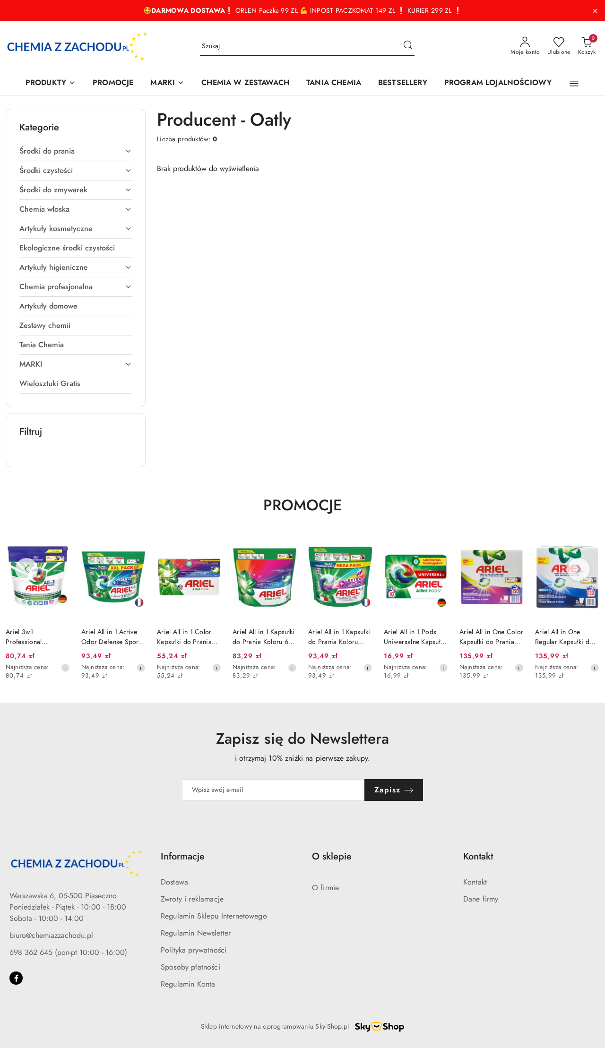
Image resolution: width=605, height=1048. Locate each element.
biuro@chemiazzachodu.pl (51, 935)
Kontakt (475, 881)
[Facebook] (16, 978)
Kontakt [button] (478, 856)
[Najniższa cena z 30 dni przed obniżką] (65, 667)
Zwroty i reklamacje (192, 898)
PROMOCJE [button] (302, 505)
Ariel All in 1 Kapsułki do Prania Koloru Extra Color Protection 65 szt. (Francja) (339, 636)
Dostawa (174, 881)
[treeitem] (75, 151)
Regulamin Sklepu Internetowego (214, 916)
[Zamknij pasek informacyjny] (595, 11)
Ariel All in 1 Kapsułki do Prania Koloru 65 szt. (263, 636)
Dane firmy (481, 898)
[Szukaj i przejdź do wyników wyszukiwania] (408, 46)
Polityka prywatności (193, 950)
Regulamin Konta (188, 984)
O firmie (325, 887)
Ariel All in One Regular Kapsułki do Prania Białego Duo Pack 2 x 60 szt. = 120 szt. (564, 636)
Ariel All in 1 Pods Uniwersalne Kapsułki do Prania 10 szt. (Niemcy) (415, 636)
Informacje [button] (183, 856)
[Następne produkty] (578, 569)
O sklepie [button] (332, 856)
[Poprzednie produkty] (26, 569)
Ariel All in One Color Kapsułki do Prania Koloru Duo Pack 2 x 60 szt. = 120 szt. (491, 636)
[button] (574, 83)
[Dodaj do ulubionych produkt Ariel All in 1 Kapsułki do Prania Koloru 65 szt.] (286, 545)
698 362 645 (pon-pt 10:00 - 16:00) (68, 952)
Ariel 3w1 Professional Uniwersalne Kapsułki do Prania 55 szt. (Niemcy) (37, 636)
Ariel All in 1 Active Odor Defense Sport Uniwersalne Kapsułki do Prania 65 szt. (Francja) (112, 636)
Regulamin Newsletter (196, 933)
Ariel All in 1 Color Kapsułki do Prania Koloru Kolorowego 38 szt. (185, 636)
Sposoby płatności (190, 967)
